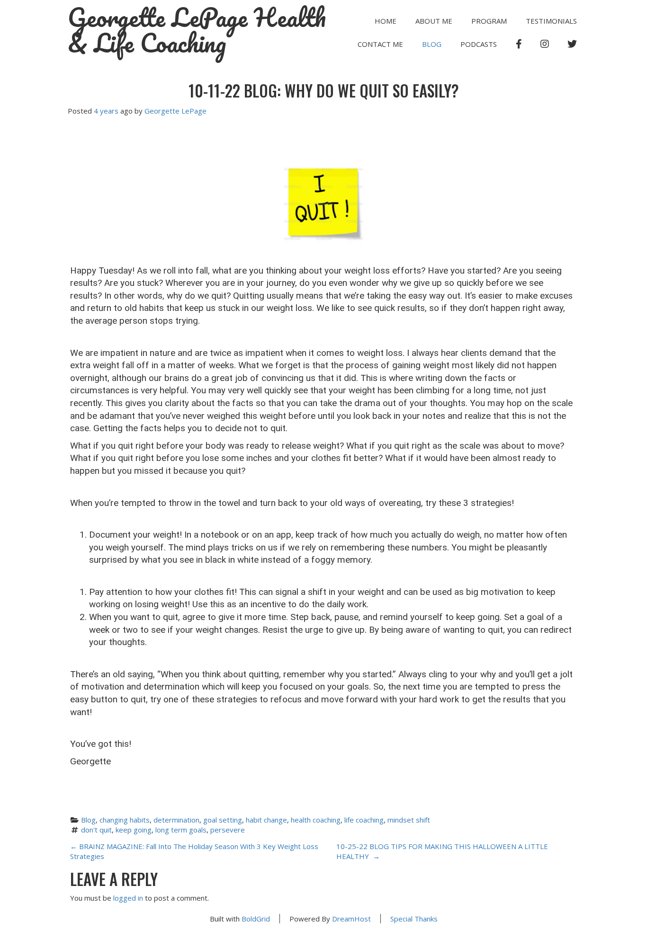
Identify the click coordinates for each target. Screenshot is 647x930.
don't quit (96, 829)
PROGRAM (489, 21)
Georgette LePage (175, 110)
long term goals (181, 829)
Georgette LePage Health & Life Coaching (197, 30)
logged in (128, 898)
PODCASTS (478, 44)
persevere (227, 829)
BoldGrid (256, 918)
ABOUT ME (433, 21)
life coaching (364, 819)
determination (176, 819)
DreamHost (351, 918)
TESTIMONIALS (551, 21)
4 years (106, 110)
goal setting (222, 819)
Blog (431, 44)
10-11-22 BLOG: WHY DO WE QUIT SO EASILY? (324, 90)
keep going (134, 829)
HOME (385, 21)
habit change (266, 819)
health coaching (316, 819)
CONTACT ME (380, 44)
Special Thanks (414, 918)
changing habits (124, 819)
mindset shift (408, 819)
